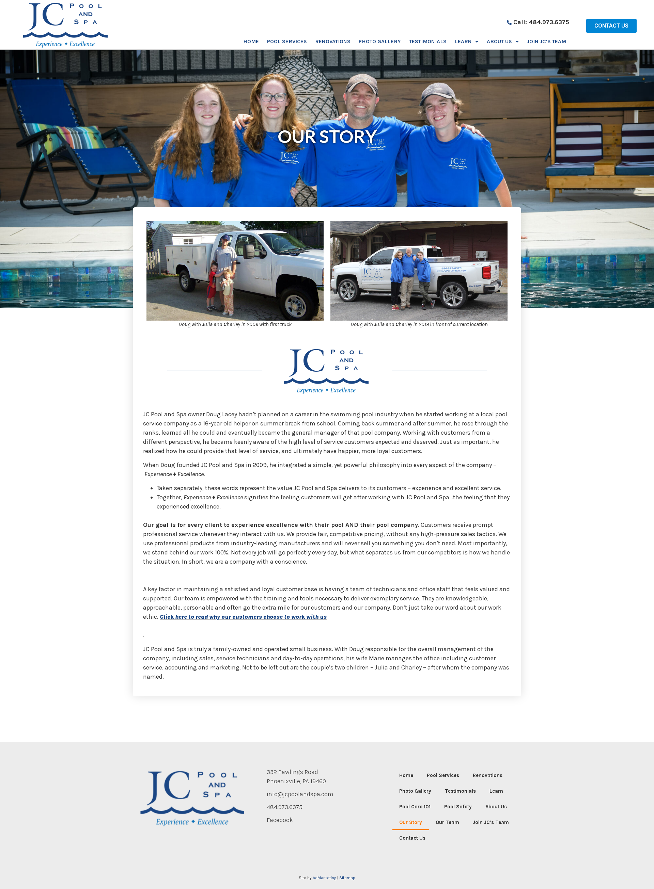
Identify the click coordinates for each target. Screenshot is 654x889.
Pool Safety (458, 807)
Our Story (410, 822)
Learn (463, 41)
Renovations (333, 41)
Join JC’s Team (546, 41)
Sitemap (347, 877)
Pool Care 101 (415, 807)
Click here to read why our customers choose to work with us (243, 616)
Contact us (412, 838)
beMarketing (324, 877)
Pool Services (287, 41)
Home (251, 41)
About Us (499, 41)
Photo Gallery (380, 41)
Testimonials (428, 41)
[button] (611, 26)
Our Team (447, 822)
